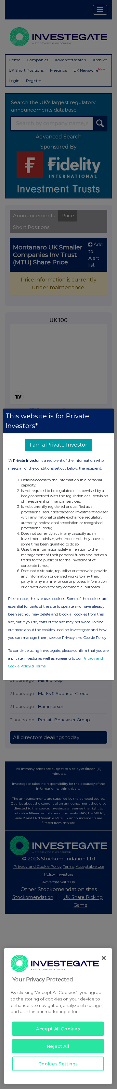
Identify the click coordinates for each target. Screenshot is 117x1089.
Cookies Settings (58, 1063)
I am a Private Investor (58, 445)
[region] (58, 1016)
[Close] (104, 958)
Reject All (58, 1046)
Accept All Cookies (58, 1028)
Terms (40, 666)
